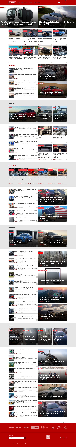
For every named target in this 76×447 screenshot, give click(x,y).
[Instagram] (66, 438)
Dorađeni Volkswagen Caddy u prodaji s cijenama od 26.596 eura (15, 40)
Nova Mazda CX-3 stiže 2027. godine (51, 396)
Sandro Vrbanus (16, 159)
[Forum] (11, 427)
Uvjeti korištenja (15, 443)
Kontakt (43, 443)
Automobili (41, 7)
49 (66, 204)
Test (22, 2)
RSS (9, 443)
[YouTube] (63, 438)
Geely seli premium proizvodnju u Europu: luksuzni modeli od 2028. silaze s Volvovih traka (44, 155)
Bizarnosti (26, 330)
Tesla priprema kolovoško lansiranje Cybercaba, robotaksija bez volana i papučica (51, 216)
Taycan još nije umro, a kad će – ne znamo (22, 127)
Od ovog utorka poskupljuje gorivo (21, 349)
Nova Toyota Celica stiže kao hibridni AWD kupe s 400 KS (56, 23)
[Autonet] (35, 427)
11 (51, 142)
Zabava (40, 83)
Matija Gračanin (42, 301)
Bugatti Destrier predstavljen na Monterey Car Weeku (25, 308)
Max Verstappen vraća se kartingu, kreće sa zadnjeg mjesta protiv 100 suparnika (30, 40)
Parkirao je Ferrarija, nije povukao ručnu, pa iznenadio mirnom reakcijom (60, 338)
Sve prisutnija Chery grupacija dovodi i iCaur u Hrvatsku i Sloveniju (52, 315)
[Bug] (18, 427)
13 (36, 152)
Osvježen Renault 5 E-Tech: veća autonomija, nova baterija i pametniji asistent (15, 57)
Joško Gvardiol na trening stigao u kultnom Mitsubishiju (50, 93)
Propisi (40, 190)
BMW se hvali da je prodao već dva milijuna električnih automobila (45, 40)
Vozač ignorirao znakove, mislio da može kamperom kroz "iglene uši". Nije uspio (52, 262)
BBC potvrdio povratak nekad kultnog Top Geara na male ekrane (29, 57)
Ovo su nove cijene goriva (19, 148)
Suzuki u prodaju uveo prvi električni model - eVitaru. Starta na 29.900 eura (45, 57)
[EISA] (48, 437)
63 (36, 276)
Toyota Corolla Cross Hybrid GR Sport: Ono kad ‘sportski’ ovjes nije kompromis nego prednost (22, 116)
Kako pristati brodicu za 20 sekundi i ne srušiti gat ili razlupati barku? (59, 137)
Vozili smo (11, 232)
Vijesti (18, 2)
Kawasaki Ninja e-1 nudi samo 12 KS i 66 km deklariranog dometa (22, 178)
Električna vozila (12, 48)
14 (36, 410)
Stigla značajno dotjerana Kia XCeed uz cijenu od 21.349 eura (59, 40)
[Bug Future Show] (45, 427)
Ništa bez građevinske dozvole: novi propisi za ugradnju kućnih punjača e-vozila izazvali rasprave (51, 199)
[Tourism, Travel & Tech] (59, 427)
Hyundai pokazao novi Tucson (43, 136)
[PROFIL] (65, 3)
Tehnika (34, 2)
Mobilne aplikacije (42, 270)
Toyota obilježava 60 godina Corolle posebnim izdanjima (25, 80)
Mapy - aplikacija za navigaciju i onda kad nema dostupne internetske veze (52, 298)
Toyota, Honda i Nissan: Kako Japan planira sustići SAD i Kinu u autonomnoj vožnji (18, 23)
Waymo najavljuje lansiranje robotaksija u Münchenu (25, 74)
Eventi (38, 2)
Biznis (40, 306)
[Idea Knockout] (53, 427)
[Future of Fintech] (65, 427)
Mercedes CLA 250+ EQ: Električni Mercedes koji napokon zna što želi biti (45, 116)
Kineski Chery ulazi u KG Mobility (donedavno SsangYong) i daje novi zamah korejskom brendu (53, 377)
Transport (3, 7)
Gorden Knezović (16, 378)
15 (66, 44)
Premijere (26, 2)
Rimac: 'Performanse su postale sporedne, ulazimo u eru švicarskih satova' (60, 57)
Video (40, 66)
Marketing (38, 443)
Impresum (33, 443)
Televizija (26, 48)
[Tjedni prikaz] (59, 3)
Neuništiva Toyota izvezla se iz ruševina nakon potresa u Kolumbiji (52, 75)
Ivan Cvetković (55, 44)
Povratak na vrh (65, 422)
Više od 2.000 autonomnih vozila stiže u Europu (23, 374)
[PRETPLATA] (25, 438)
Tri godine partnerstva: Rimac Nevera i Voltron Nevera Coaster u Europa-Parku (52, 360)
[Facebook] (60, 438)
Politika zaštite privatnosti (24, 443)
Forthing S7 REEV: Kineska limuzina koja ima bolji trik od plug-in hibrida (60, 116)
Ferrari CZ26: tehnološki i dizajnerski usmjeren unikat (25, 368)
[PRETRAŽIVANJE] (62, 3)
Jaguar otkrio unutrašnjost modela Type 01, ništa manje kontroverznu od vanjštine (60, 155)
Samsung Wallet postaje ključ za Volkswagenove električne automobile (52, 279)
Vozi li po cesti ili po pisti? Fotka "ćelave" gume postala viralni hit (30, 338)
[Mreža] (26, 427)
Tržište (30, 2)
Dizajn (55, 145)
